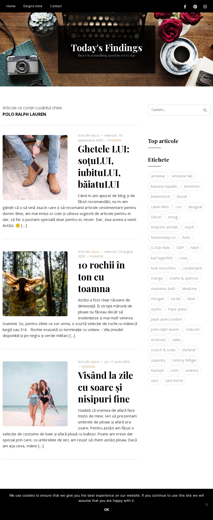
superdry (158, 360)
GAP (180, 247)
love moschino (163, 268)
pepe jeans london (166, 319)
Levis (183, 257)
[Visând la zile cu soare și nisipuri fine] (35, 364)
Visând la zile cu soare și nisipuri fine (105, 387)
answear (158, 175)
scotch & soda (163, 349)
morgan (157, 298)
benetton (191, 186)
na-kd (175, 298)
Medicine (189, 288)
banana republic (164, 186)
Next (191, 298)
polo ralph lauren (165, 329)
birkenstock (160, 196)
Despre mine (32, 6)
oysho (156, 309)
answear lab (182, 175)
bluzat (182, 196)
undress (191, 370)
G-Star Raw (160, 247)
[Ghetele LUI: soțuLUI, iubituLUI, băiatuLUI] (35, 137)
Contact (56, 6)
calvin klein (160, 206)
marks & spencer (184, 278)
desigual (195, 206)
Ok (106, 510)
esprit (189, 227)
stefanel (189, 349)
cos (179, 206)
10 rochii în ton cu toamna (101, 276)
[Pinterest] (195, 6)
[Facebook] (185, 6)
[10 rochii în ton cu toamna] (35, 254)
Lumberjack (192, 268)
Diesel (156, 216)
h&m (195, 247)
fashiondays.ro (163, 237)
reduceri (192, 329)
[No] (206, 504)
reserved (158, 339)
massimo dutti (163, 288)
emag (173, 216)
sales (176, 339)
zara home (174, 380)
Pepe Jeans (177, 309)
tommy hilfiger (184, 360)
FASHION (114, 140)
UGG (174, 370)
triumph (157, 370)
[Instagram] (205, 6)
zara (154, 380)
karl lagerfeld (161, 257)
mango (157, 278)
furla (186, 237)
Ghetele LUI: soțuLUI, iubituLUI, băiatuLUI (103, 166)
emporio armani (164, 227)
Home (11, 6)
